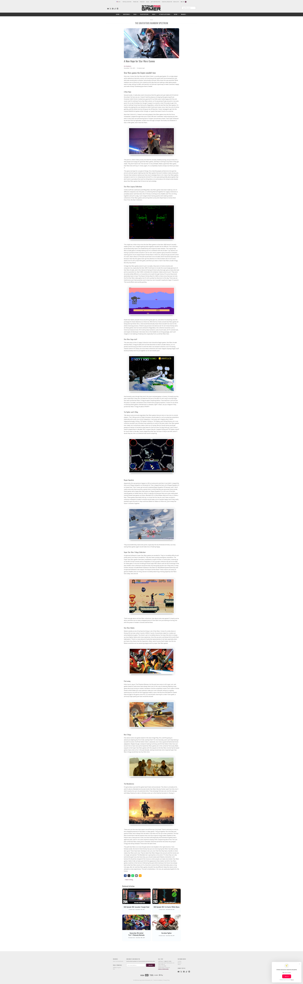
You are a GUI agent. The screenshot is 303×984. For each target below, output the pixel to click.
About (179, 964)
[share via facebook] (125, 875)
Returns (179, 963)
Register (169, 1)
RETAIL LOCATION (127, 1)
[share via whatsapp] (132, 875)
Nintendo (126, 14)
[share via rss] (140, 875)
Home (151, 19)
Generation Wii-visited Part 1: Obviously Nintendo (136, 934)
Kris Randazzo (127, 66)
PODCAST (142, 1)
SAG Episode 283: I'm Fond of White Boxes (166, 907)
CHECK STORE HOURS (163, 969)
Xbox (154, 14)
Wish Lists (176, 1)
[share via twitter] (129, 875)
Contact (179, 961)
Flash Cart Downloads (118, 961)
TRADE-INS (135, 1)
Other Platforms (165, 14)
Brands (183, 14)
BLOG (147, 1)
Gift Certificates (155, 1)
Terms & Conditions (158, 980)
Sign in (164, 1)
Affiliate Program (117, 967)
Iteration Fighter (166, 933)
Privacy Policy (167, 980)
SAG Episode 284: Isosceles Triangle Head (136, 907)
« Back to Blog (129, 880)
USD (119, 1)
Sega (135, 14)
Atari (118, 14)
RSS (114, 969)
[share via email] (136, 875)
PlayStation (144, 14)
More (176, 14)
